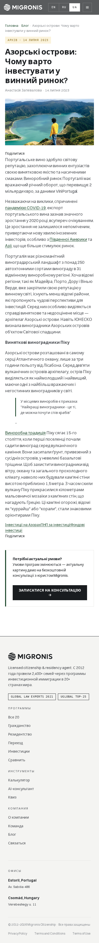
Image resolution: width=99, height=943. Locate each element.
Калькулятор (19, 780)
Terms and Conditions (49, 933)
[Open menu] (87, 7)
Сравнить (16, 760)
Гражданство (19, 725)
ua (75, 7)
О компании (18, 817)
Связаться (17, 843)
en (54, 7)
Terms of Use (81, 933)
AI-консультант (21, 789)
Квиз (12, 797)
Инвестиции (19, 751)
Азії (8, 245)
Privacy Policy (17, 933)
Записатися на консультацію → (50, 592)
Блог (25, 25)
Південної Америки (68, 239)
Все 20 (13, 717)
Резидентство (20, 734)
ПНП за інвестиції (56, 524)
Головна (11, 25)
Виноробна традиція (25, 432)
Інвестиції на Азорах (23, 524)
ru (64, 7)
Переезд (15, 743)
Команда (15, 826)
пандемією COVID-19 (25, 207)
